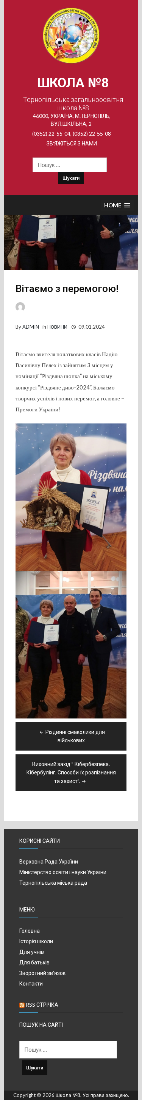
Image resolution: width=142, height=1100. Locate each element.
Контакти (31, 983)
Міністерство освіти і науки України (62, 872)
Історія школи (36, 941)
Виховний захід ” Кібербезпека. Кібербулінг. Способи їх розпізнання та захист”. (71, 772)
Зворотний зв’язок (42, 973)
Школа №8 (73, 83)
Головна (29, 930)
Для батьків (34, 962)
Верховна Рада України (48, 861)
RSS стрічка (42, 1004)
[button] (117, 206)
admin (30, 327)
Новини (57, 327)
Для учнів (31, 952)
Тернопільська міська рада (53, 882)
